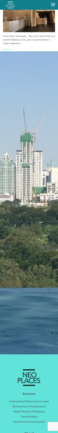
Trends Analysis (29, 417)
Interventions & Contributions (29, 422)
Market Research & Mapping (29, 412)
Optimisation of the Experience (29, 406)
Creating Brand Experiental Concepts (29, 401)
